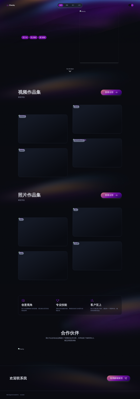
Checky (12, 5)
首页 (61, 5)
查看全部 (109, 92)
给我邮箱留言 (116, 378)
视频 (67, 5)
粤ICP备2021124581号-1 (12, 395)
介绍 (79, 5)
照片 (73, 5)
